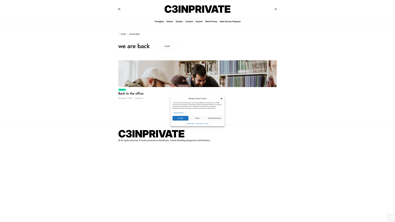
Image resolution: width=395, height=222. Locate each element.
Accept (180, 118)
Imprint (206, 123)
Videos (169, 21)
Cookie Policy (191, 123)
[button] (221, 99)
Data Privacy (199, 123)
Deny (197, 118)
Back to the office (130, 93)
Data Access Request (230, 21)
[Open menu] (119, 9)
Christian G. (139, 98)
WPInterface (204, 140)
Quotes (179, 21)
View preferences (214, 118)
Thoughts (159, 21)
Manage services (179, 112)
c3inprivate (197, 9)
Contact (189, 21)
